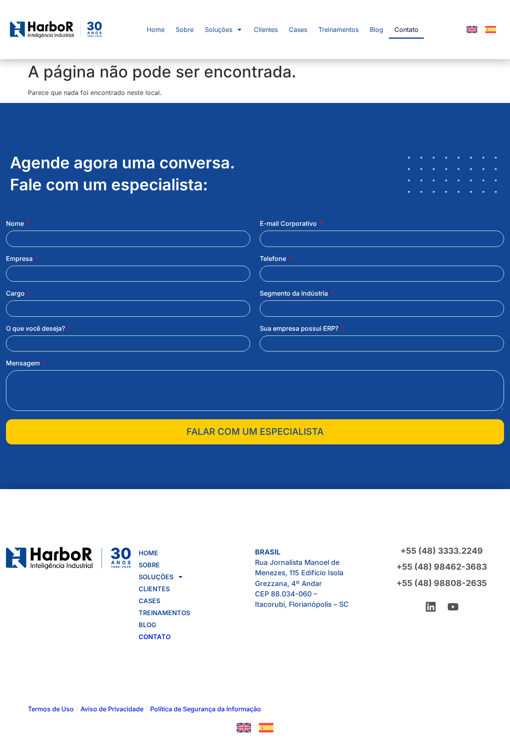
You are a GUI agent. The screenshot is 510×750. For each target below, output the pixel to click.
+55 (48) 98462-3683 (441, 567)
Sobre (185, 30)
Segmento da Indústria (295, 293)
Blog (376, 30)
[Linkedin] (431, 607)
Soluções (218, 30)
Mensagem (23, 363)
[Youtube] (453, 607)
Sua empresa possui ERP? (300, 328)
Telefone (274, 258)
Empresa (20, 258)
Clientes (266, 30)
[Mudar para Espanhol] (490, 30)
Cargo (16, 293)
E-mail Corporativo (289, 223)
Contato (406, 30)
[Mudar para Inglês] (472, 30)
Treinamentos (338, 30)
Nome (16, 223)
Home (156, 30)
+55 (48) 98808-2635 (441, 583)
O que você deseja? (36, 328)
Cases (298, 30)
